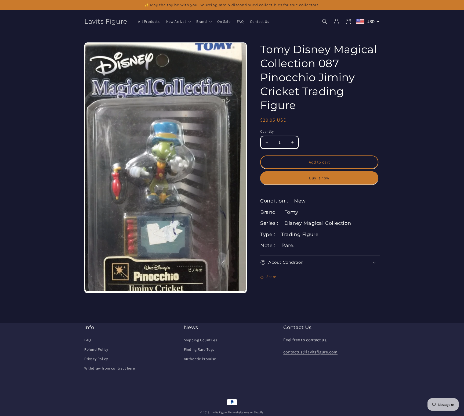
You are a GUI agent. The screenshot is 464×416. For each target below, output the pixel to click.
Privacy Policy (96, 358)
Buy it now (319, 177)
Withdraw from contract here (109, 368)
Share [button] (271, 276)
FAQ (87, 340)
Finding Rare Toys (199, 349)
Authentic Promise (200, 358)
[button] (178, 21)
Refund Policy (96, 349)
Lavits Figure (219, 412)
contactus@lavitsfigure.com (310, 352)
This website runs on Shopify (246, 412)
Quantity (267, 131)
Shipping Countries (200, 340)
